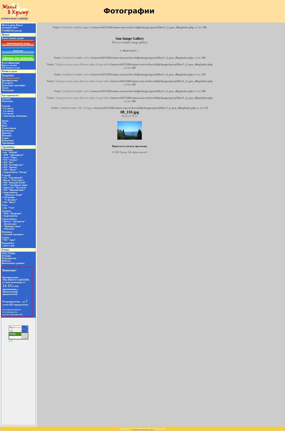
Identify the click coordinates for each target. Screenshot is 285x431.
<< (121, 50)
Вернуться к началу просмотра (129, 146)
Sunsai (123, 152)
